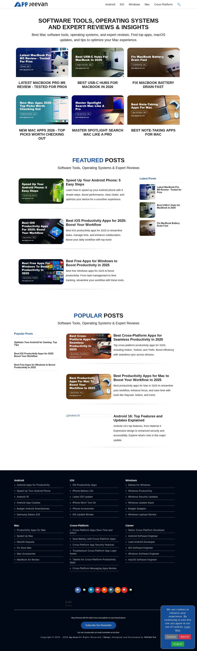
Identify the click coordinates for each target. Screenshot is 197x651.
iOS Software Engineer (140, 547)
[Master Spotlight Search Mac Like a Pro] (98, 124)
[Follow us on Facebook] (78, 590)
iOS (122, 4)
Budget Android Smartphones (32, 508)
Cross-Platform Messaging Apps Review (94, 568)
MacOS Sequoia (25, 541)
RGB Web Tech (150, 637)
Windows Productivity (139, 490)
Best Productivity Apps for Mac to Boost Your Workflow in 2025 (141, 378)
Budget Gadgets (136, 508)
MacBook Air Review (27, 559)
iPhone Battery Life (82, 490)
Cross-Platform (163, 4)
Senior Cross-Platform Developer (146, 530)
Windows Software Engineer (143, 553)
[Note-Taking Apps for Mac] (153, 124)
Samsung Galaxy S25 (28, 514)
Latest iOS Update (82, 496)
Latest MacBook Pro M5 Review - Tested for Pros (42, 85)
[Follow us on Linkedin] (91, 590)
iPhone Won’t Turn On (84, 502)
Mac (147, 4)
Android (110, 4)
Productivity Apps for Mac (31, 530)
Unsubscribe (89, 633)
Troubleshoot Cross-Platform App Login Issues (93, 552)
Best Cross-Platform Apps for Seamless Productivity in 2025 (138, 337)
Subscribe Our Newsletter (98, 625)
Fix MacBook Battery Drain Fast (153, 85)
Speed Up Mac (24, 535)
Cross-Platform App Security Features (93, 544)
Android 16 (22, 496)
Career (129, 525)
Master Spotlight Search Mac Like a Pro (97, 132)
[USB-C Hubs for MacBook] (98, 76)
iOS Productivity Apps (84, 484)
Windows (134, 4)
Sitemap (106, 637)
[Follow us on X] (84, 590)
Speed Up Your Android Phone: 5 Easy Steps (93, 182)
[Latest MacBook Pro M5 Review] (42, 76)
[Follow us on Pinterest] (98, 590)
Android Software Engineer (142, 535)
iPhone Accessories (83, 508)
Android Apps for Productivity (33, 484)
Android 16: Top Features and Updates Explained (138, 418)
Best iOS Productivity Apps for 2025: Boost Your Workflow (96, 223)
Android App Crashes (28, 502)
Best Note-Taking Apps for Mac (153, 132)
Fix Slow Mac (23, 547)
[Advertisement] (35, 394)
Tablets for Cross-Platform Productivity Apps (93, 561)
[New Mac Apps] (42, 124)
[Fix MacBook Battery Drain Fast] (153, 76)
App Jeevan (73, 637)
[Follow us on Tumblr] (111, 590)
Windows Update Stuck (140, 502)
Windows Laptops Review (141, 514)
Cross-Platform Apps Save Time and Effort (91, 531)
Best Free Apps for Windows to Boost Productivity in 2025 (91, 263)
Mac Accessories (25, 553)
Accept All (177, 644)
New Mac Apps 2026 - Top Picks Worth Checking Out (42, 134)
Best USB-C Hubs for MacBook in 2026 (98, 85)
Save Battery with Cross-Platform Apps (94, 538)
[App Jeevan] (30, 7)
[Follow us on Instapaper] (131, 590)
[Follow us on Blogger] (118, 590)
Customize (171, 637)
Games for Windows (138, 484)
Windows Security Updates (142, 496)
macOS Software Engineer (142, 559)
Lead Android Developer (141, 541)
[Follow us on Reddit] (104, 590)
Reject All (185, 637)
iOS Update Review (83, 514)
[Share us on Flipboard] (124, 590)
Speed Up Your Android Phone (33, 490)
